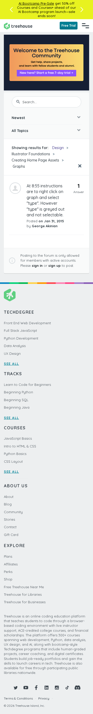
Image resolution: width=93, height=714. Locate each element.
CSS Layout (13, 461)
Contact (10, 527)
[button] (11, 9)
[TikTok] (67, 687)
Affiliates (11, 564)
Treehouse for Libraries (23, 594)
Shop (8, 579)
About (8, 497)
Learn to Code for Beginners (27, 384)
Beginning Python (18, 392)
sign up (54, 265)
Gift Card (11, 535)
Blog (8, 504)
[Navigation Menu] (85, 26)
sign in (37, 265)
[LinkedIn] (46, 687)
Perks (8, 572)
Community (13, 512)
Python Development (21, 338)
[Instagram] (56, 687)
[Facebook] (36, 687)
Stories (9, 519)
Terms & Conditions (18, 698)
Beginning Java (16, 407)
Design (58, 147)
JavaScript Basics (18, 438)
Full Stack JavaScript (20, 330)
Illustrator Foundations (31, 154)
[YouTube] (25, 687)
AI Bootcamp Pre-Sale (36, 3)
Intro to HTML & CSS (20, 446)
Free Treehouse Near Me (24, 587)
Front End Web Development (27, 323)
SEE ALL (11, 364)
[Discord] (77, 687)
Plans (8, 556)
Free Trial (68, 25)
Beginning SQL (16, 400)
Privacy (43, 698)
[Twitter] (15, 687)
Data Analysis (15, 346)
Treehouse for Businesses (24, 602)
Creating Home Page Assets (35, 160)
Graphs (18, 166)
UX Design (12, 353)
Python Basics (15, 454)
